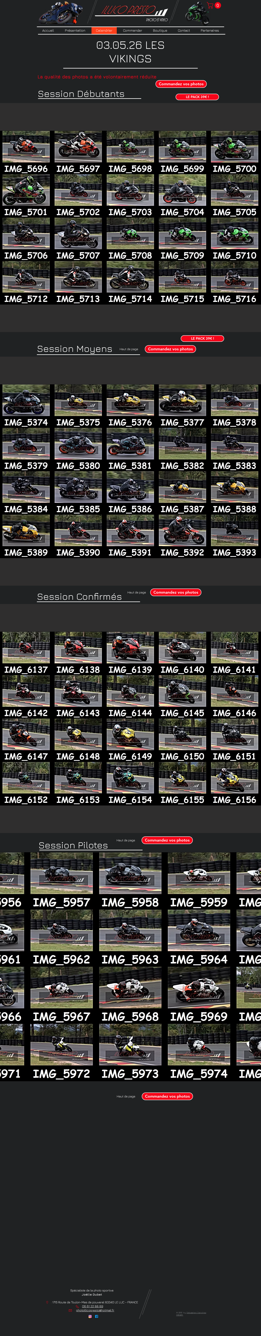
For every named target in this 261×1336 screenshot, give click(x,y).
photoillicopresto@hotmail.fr (95, 1310)
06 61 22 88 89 (92, 1306)
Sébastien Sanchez (196, 1312)
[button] (215, 5)
